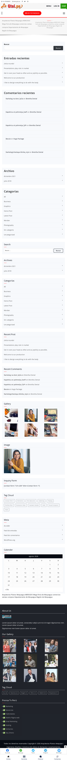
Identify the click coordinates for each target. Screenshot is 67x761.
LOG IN (56, 6)
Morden (7, 220)
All (5, 197)
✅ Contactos (8, 729)
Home (49, 20)
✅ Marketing (8, 706)
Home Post (8, 211)
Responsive (53, 693)
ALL (5, 693)
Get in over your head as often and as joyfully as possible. (25, 73)
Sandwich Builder (34, 505)
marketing (41, 501)
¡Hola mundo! (9, 64)
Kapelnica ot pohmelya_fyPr (16, 125)
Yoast (6, 509)
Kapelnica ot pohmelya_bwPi (16, 112)
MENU (48, 6)
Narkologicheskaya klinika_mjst (17, 152)
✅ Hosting (7, 725)
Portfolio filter (9, 505)
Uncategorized (9, 235)
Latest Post (8, 216)
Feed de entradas (10, 530)
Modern (43, 693)
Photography (9, 225)
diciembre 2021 (10, 176)
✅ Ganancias (8, 710)
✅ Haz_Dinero (8, 733)
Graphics (7, 206)
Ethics (33, 693)
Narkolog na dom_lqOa (14, 99)
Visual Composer (53, 505)
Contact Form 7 (9, 501)
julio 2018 (7, 181)
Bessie (8, 139)
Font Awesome (31, 501)
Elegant (24, 693)
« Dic (7, 589)
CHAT (64, 6)
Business (7, 201)
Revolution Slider (21, 505)
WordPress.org (9, 540)
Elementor (20, 501)
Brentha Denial (31, 99)
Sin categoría (9, 230)
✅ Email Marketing (10, 721)
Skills (43, 505)
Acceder (7, 526)
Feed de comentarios (12, 535)
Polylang (50, 501)
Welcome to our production (14, 78)
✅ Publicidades (9, 714)
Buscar (6, 44)
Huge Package (18, 139)
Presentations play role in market (16, 68)
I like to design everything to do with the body (21, 83)
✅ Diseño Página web (11, 718)
